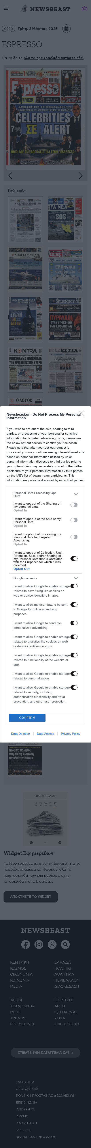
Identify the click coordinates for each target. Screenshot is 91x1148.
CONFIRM (27, 717)
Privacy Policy (70, 733)
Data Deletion (20, 733)
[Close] (82, 415)
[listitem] (45, 494)
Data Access (45, 733)
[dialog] (45, 574)
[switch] (74, 505)
